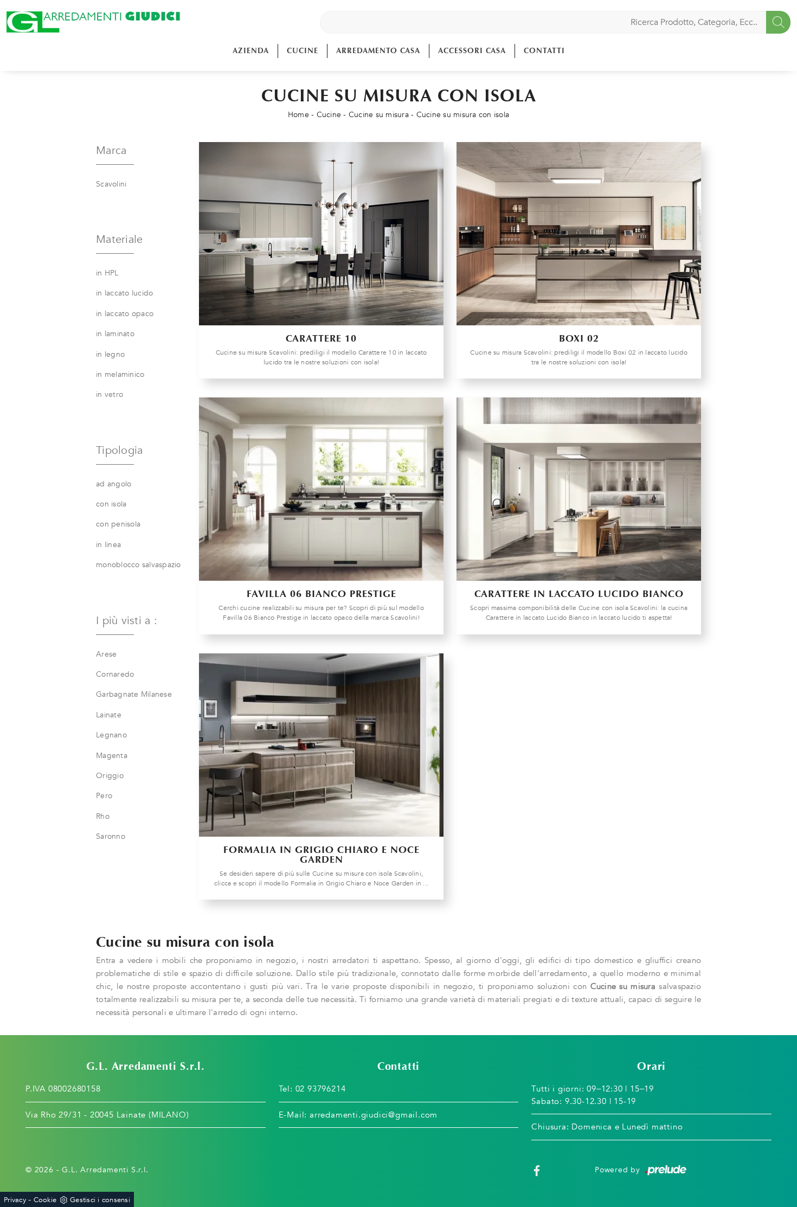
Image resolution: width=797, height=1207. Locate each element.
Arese (106, 654)
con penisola (118, 524)
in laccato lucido (124, 293)
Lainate (108, 715)
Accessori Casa (472, 50)
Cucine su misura (379, 115)
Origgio (110, 776)
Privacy (15, 1200)
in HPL (107, 273)
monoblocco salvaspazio (138, 565)
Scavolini (111, 184)
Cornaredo (115, 674)
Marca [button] (111, 150)
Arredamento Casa (378, 50)
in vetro (109, 394)
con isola (111, 504)
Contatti (544, 50)
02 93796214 (320, 1088)
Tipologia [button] (119, 450)
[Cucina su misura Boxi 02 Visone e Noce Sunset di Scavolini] (579, 233)
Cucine (302, 50)
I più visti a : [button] (126, 620)
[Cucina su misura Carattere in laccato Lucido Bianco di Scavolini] (579, 489)
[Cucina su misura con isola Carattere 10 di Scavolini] (321, 233)
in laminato (115, 334)
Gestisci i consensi (100, 1200)
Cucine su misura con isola (463, 115)
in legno (110, 354)
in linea (108, 545)
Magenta (111, 755)
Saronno (110, 836)
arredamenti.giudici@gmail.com (374, 1114)
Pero (104, 796)
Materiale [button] (119, 239)
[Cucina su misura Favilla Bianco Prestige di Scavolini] (321, 489)
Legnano (111, 735)
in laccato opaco (124, 314)
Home (298, 115)
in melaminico (120, 374)
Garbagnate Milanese (134, 694)
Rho (103, 816)
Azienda (251, 50)
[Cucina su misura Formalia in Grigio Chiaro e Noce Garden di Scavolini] (321, 745)
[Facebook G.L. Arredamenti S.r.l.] (536, 1170)
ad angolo (113, 484)
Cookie (45, 1200)
